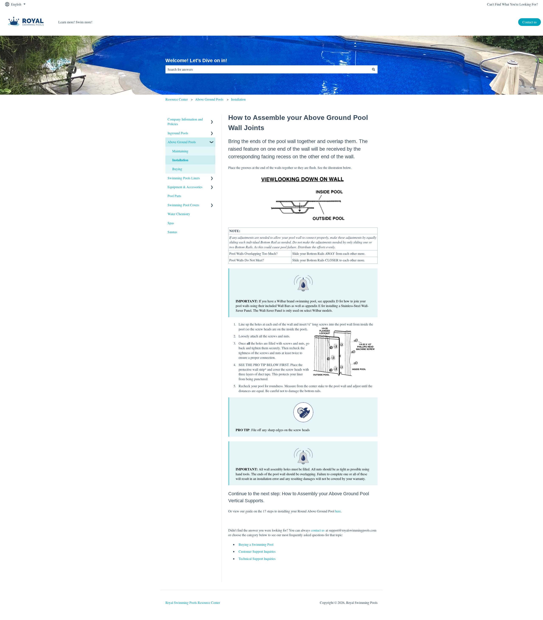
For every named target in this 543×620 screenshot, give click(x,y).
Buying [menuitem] (177, 169)
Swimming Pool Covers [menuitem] (183, 205)
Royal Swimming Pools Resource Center (192, 602)
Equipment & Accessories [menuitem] (185, 187)
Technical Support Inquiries (257, 558)
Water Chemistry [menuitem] (179, 214)
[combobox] (267, 69)
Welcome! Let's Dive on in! (196, 60)
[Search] (373, 69)
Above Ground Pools (209, 99)
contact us (318, 530)
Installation (238, 99)
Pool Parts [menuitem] (174, 196)
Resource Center (176, 99)
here (338, 511)
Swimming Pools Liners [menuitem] (184, 178)
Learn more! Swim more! (75, 22)
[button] (212, 119)
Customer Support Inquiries (257, 551)
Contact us (529, 22)
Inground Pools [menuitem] (178, 133)
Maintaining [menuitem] (180, 151)
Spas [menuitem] (171, 223)
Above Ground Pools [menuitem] (182, 142)
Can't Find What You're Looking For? (512, 4)
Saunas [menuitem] (172, 232)
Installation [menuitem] (180, 159)
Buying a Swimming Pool (256, 544)
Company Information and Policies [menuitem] (185, 121)
